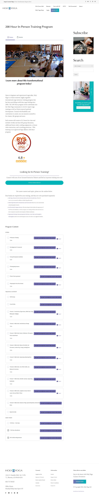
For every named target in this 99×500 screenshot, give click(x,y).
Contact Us (53, 485)
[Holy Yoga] (10, 8)
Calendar (37, 483)
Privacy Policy (53, 480)
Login (47, 10)
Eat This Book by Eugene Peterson (15, 207)
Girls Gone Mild (39, 6)
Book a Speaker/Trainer (40, 480)
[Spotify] (95, 1)
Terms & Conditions (55, 483)
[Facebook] (85, 1)
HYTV (64, 6)
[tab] (10, 37)
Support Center (54, 477)
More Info (55, 10)
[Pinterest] (92, 1)
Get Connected (72, 6)
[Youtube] (88, 1)
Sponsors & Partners (40, 477)
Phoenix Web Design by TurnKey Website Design (78, 491)
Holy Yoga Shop (39, 10)
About (80, 6)
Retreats (48, 6)
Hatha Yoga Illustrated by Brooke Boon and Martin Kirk (20, 202)
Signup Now (79, 481)
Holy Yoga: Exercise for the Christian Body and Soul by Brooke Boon (23, 198)
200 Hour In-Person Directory (34, 182)
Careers (52, 474)
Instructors (38, 485)
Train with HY (56, 6)
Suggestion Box (39, 474)
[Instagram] (90, 1)
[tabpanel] (34, 131)
